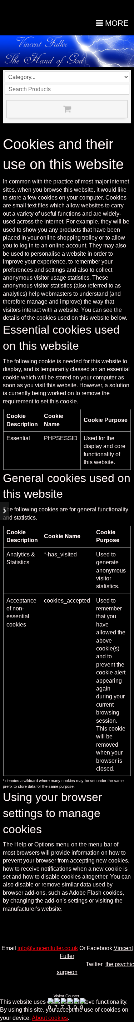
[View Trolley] (67, 109)
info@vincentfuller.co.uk (48, 948)
